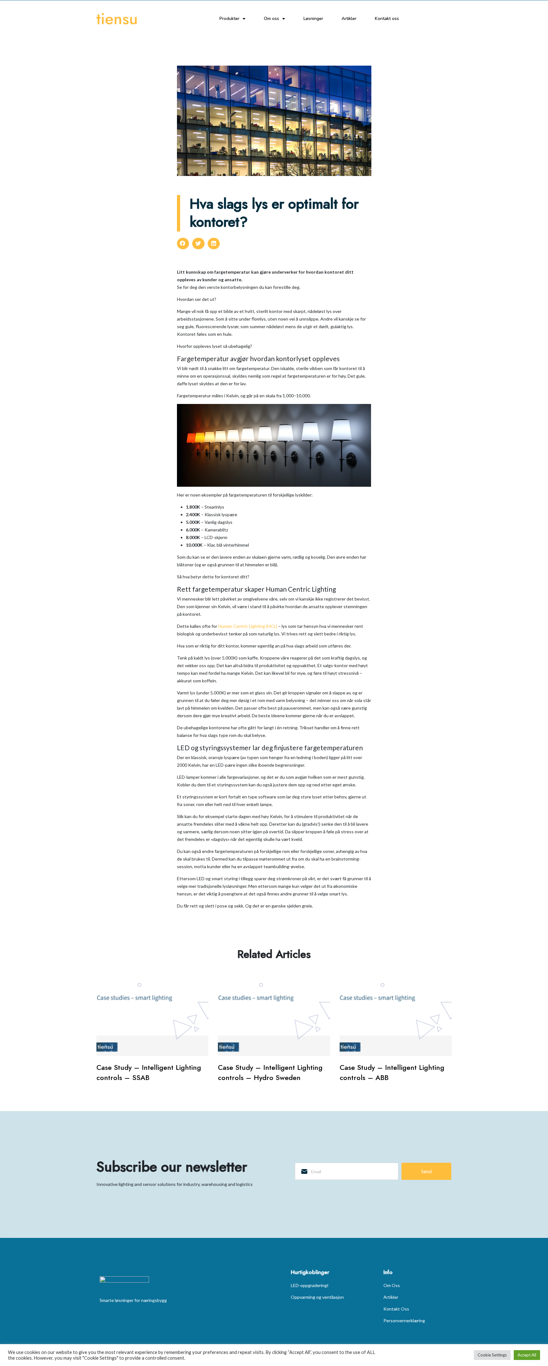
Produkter (229, 19)
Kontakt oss (387, 19)
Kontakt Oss (396, 1308)
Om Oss (391, 1285)
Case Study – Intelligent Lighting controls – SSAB (148, 1072)
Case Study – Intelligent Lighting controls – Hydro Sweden (270, 1072)
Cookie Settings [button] (492, 1354)
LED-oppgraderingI (310, 1285)
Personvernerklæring (404, 1320)
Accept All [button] (527, 1354)
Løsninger (313, 19)
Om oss (271, 19)
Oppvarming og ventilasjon (317, 1297)
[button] (183, 243)
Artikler (349, 19)
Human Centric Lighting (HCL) (247, 626)
